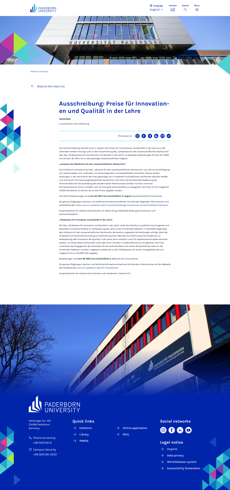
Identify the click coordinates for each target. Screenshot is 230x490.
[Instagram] (163, 430)
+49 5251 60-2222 (45, 454)
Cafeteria (85, 428)
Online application (135, 428)
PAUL (126, 434)
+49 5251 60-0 (42, 442)
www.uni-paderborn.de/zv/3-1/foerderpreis (97, 267)
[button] (157, 8)
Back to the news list (51, 86)
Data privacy (175, 455)
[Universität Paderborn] (115, 404)
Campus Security (44, 449)
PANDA (83, 441)
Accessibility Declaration (183, 468)
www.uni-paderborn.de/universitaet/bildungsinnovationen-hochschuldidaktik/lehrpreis (125, 205)
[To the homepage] (43, 8)
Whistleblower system (182, 462)
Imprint (172, 449)
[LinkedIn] (180, 430)
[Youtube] (188, 430)
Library (84, 434)
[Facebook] (172, 430)
